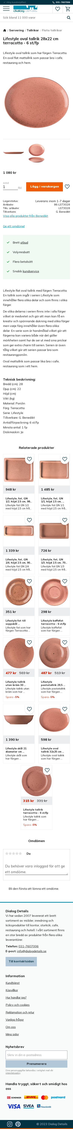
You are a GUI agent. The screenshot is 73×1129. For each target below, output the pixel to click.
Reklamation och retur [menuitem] (20, 1012)
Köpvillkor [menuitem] (12, 990)
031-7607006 (29, 946)
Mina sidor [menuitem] (12, 1034)
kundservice (31, 271)
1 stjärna (6, 853)
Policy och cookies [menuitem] (18, 1005)
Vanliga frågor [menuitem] (15, 1019)
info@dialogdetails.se (31, 951)
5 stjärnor (20, 853)
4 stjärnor (17, 853)
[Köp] (44, 186)
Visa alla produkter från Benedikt (25, 216)
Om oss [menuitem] (11, 1027)
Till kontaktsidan (21, 961)
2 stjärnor (10, 853)
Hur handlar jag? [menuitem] (16, 997)
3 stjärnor (13, 853)
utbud (24, 242)
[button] (6, 9)
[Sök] (68, 17)
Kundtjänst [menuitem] (13, 983)
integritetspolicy (13, 1073)
